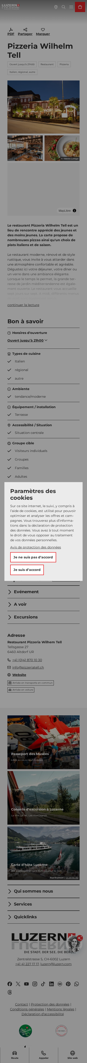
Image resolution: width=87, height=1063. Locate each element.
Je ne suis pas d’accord (33, 557)
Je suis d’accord (27, 570)
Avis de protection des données (35, 547)
